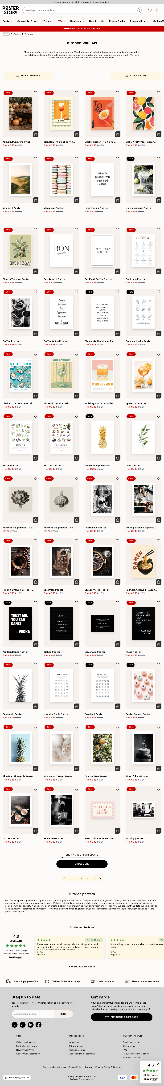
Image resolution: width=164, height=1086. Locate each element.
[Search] (139, 10)
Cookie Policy (75, 1067)
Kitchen (29, 34)
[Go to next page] (100, 878)
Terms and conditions (54, 1067)
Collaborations (77, 1049)
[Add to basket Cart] (35, 134)
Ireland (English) (17, 1077)
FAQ (125, 1049)
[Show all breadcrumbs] (6, 34)
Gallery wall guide (25, 1042)
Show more (82, 864)
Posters (17, 34)
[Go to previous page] (64, 878)
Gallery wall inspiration (28, 1053)
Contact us (129, 1046)
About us (74, 1042)
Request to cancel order (136, 1053)
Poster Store (89, 1076)
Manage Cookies (131, 1057)
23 (94, 878)
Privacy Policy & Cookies (108, 1067)
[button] (150, 1072)
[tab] (150, 10)
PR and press (76, 1046)
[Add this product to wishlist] (35, 93)
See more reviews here (82, 966)
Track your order (131, 1042)
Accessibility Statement (82, 1053)
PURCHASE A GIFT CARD (124, 1017)
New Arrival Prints (25, 1049)
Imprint (89, 1067)
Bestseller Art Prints (26, 1046)
